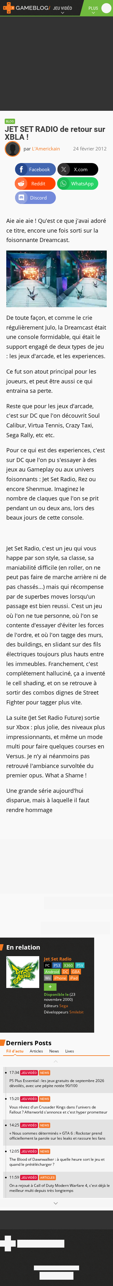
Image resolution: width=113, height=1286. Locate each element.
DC (65, 971)
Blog (10, 121)
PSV (80, 965)
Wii (48, 978)
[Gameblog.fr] (25, 8)
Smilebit (76, 1012)
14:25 (57, 1131)
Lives (69, 1051)
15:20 (58, 1105)
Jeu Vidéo (62, 8)
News (54, 1051)
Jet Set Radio (58, 959)
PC (47, 965)
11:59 (59, 1184)
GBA (76, 971)
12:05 (57, 1157)
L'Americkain (46, 148)
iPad (74, 978)
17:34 (56, 1079)
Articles (36, 1051)
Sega (63, 1005)
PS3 (57, 965)
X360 (68, 965)
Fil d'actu (15, 1051)
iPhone (60, 978)
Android (52, 971)
